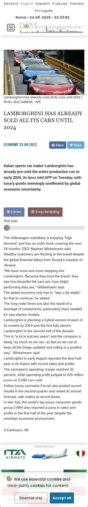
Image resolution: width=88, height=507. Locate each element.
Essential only (31, 498)
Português (44, 10)
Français (59, 3)
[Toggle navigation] (11, 28)
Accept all (62, 498)
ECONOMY (11, 144)
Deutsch (11, 3)
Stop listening (46, 211)
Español (43, 3)
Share (59, 145)
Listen (15, 211)
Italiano (77, 3)
